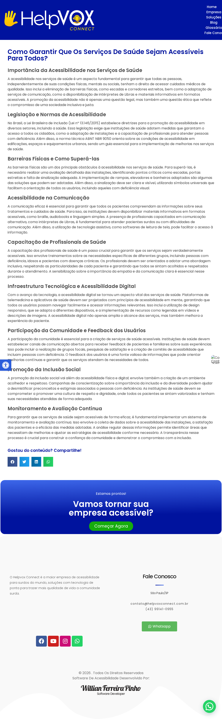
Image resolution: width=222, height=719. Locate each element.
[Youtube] (53, 641)
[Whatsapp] (77, 641)
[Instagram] (65, 641)
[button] (5, 365)
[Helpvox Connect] (100, 20)
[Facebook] (41, 641)
